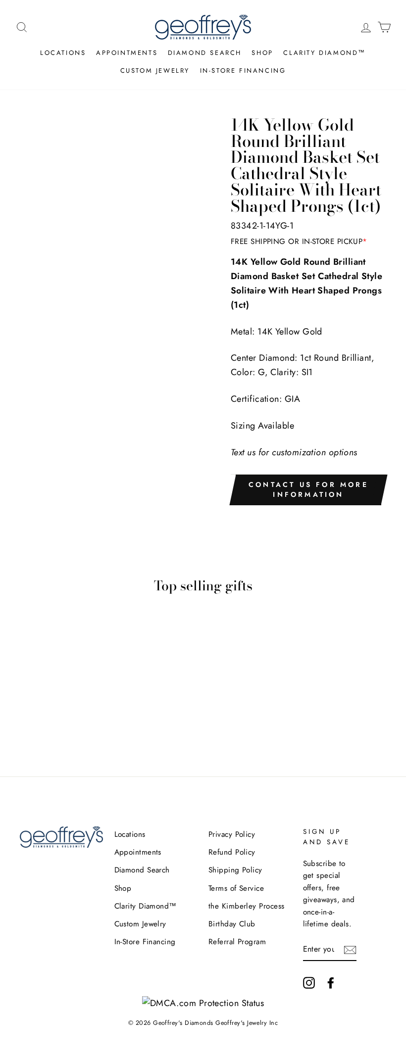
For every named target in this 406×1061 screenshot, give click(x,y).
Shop (262, 52)
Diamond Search (205, 52)
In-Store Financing (243, 70)
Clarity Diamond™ (324, 52)
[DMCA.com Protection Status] (203, 1003)
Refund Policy (231, 852)
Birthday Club (231, 923)
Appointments (126, 52)
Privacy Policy (231, 834)
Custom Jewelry (155, 70)
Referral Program (237, 941)
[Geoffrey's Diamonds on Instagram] (309, 982)
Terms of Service (236, 888)
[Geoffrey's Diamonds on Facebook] (331, 982)
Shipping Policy (235, 870)
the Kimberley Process (246, 906)
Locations (63, 52)
